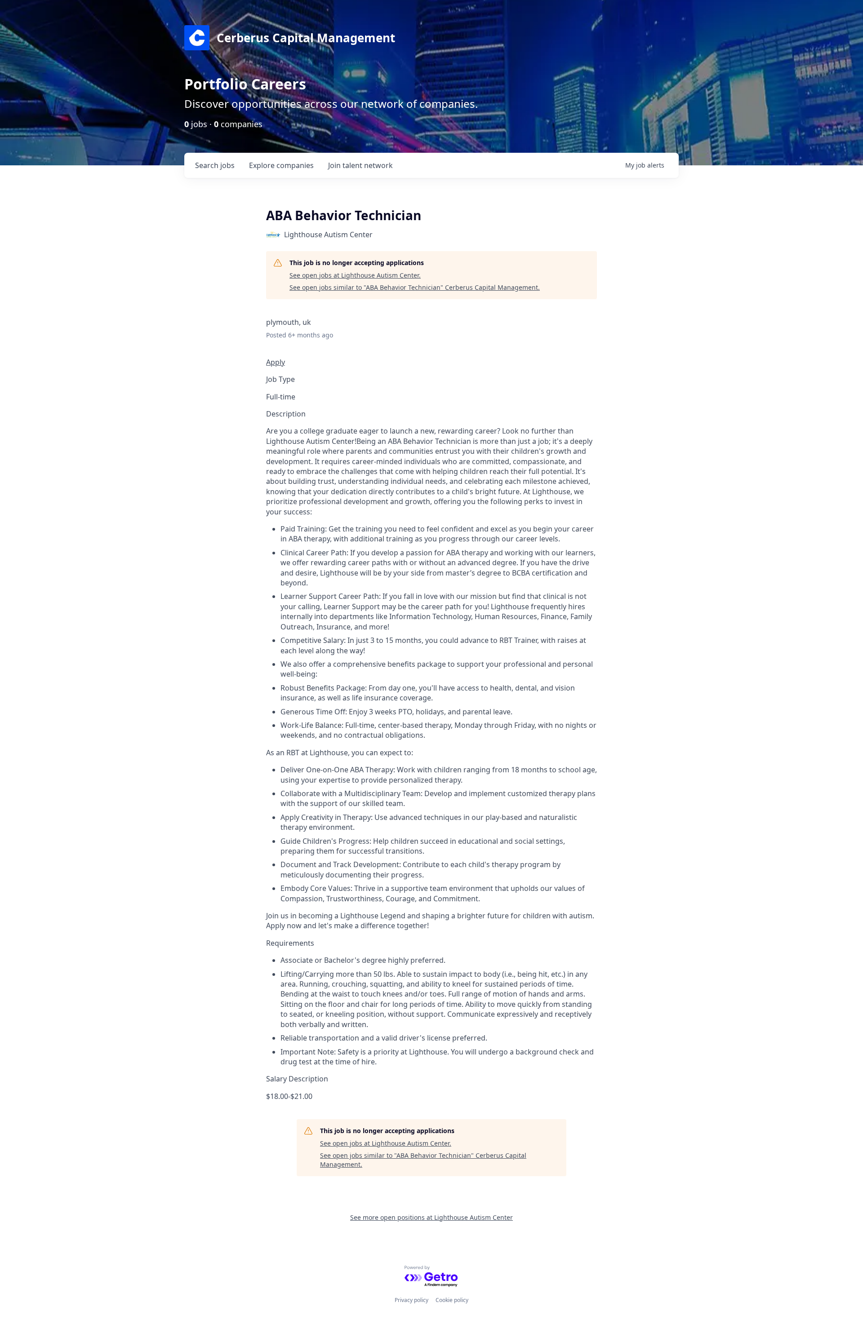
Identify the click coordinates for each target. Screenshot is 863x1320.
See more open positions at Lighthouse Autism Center (431, 1217)
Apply (275, 362)
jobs (215, 165)
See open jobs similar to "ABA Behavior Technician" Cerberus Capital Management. (414, 287)
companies (281, 165)
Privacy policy (411, 1300)
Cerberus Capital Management (306, 38)
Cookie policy (452, 1300)
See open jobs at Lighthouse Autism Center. (355, 275)
